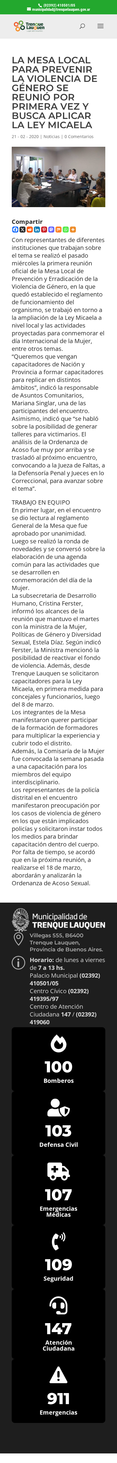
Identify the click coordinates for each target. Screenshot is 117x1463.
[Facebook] (15, 230)
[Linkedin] (37, 230)
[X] (23, 230)
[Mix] (59, 230)
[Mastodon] (51, 230)
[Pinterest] (44, 230)
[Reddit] (30, 230)
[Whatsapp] (66, 230)
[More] (73, 230)
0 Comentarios (79, 136)
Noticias (52, 136)
